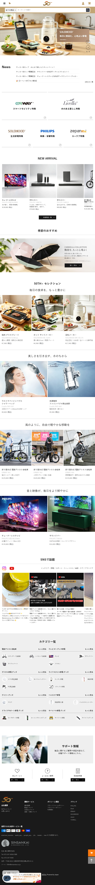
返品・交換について (30, 812)
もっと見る (42, 649)
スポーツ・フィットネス (64, 568)
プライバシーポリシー (54, 807)
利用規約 (50, 810)
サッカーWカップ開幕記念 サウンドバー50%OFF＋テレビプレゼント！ (42, 72)
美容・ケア (79, 568)
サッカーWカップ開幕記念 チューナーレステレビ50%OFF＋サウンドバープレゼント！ (47, 76)
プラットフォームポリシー (56, 805)
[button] (88, 42)
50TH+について (6, 809)
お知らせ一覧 (89, 82)
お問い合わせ (5, 811)
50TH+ (44, 874)
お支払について (29, 810)
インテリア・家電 (47, 568)
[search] (88, 10)
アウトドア (89, 568)
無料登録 (27, 805)
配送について (28, 807)
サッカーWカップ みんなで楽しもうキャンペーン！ (35, 67)
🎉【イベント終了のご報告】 (27, 81)
